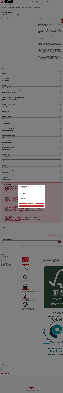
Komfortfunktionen (23, 198)
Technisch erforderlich (23, 193)
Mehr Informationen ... (25, 187)
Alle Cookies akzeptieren (31, 203)
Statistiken (21, 195)
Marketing (21, 196)
